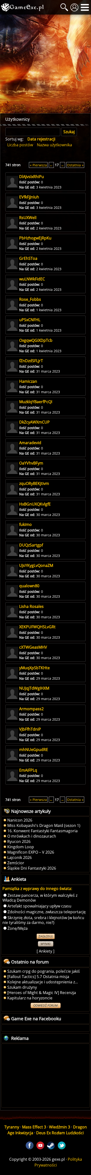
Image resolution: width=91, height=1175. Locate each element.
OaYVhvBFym (31, 463)
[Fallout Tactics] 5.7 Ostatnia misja (38, 976)
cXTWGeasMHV (33, 647)
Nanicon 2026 (19, 820)
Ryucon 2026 (19, 841)
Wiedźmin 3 (59, 1127)
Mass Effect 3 (34, 1127)
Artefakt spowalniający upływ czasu (39, 906)
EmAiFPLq (28, 770)
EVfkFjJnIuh (29, 197)
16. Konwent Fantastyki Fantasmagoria (42, 830)
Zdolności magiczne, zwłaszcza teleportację (47, 911)
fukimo (25, 524)
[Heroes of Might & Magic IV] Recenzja (41, 992)
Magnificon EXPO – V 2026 (30, 852)
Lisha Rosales (31, 606)
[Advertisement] (45, 63)
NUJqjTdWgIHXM (34, 688)
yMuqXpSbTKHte (34, 667)
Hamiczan (28, 381)
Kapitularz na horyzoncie (29, 998)
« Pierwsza (38, 165)
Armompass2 (31, 708)
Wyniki (45, 944)
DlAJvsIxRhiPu (31, 176)
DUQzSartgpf (31, 545)
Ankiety (45, 951)
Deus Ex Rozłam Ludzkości (60, 1132)
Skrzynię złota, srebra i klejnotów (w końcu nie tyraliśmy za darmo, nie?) (43, 920)
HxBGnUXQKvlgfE (35, 504)
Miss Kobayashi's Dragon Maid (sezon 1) (43, 825)
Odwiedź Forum (45, 1006)
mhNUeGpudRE (33, 749)
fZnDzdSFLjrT (31, 360)
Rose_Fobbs (30, 299)
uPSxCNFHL (29, 319)
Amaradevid (30, 442)
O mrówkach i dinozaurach (31, 836)
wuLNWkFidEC (32, 279)
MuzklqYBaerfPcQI (35, 401)
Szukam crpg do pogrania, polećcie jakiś (43, 971)
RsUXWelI (27, 217)
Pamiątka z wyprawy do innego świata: (37, 888)
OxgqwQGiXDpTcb (35, 340)
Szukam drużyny (22, 987)
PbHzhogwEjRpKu (35, 238)
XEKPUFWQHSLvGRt (37, 626)
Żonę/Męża (18, 928)
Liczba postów (20, 144)
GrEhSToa (28, 258)
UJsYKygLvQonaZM (36, 565)
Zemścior (15, 862)
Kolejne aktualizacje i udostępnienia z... (42, 982)
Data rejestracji (41, 139)
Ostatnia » (75, 165)
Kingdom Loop (20, 846)
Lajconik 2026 (19, 857)
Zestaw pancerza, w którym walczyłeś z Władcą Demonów (39, 898)
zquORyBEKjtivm (34, 483)
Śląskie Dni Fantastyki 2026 (31, 868)
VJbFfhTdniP (30, 729)
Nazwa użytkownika (54, 144)
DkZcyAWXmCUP (34, 422)
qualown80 (29, 585)
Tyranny (11, 1127)
